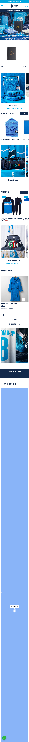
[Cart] (27, 6)
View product (14, 319)
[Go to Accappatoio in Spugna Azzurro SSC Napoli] (12, 127)
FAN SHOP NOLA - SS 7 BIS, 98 (15, 1)
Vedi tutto (24, 113)
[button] (2, 6)
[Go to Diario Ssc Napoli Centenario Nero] (12, 52)
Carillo (3, 305)
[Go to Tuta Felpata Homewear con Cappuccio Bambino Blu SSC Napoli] (12, 206)
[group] (14, 289)
